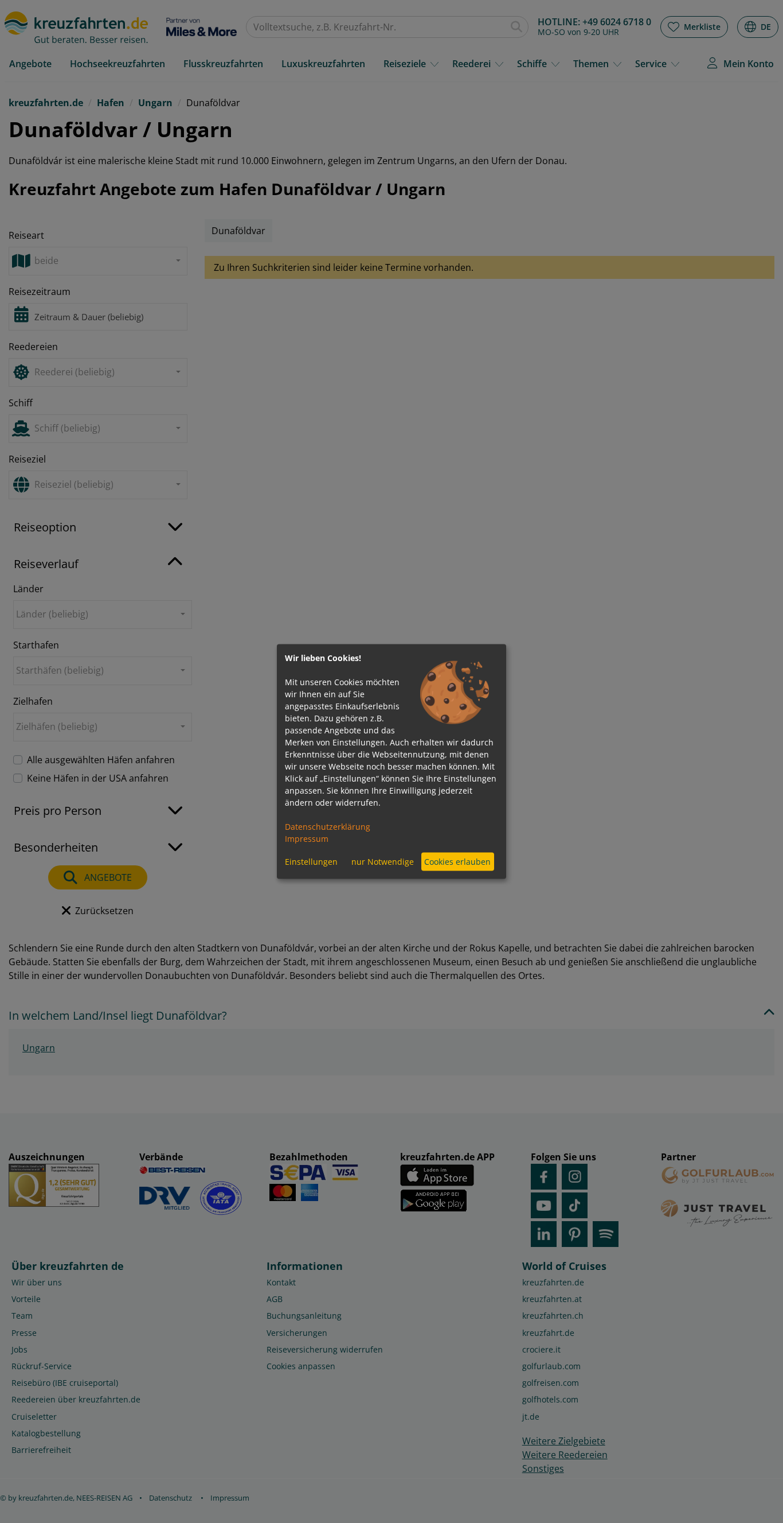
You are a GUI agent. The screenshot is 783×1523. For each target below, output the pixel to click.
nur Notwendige (382, 861)
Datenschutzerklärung (327, 826)
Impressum (306, 838)
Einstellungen (311, 861)
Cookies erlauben (457, 861)
